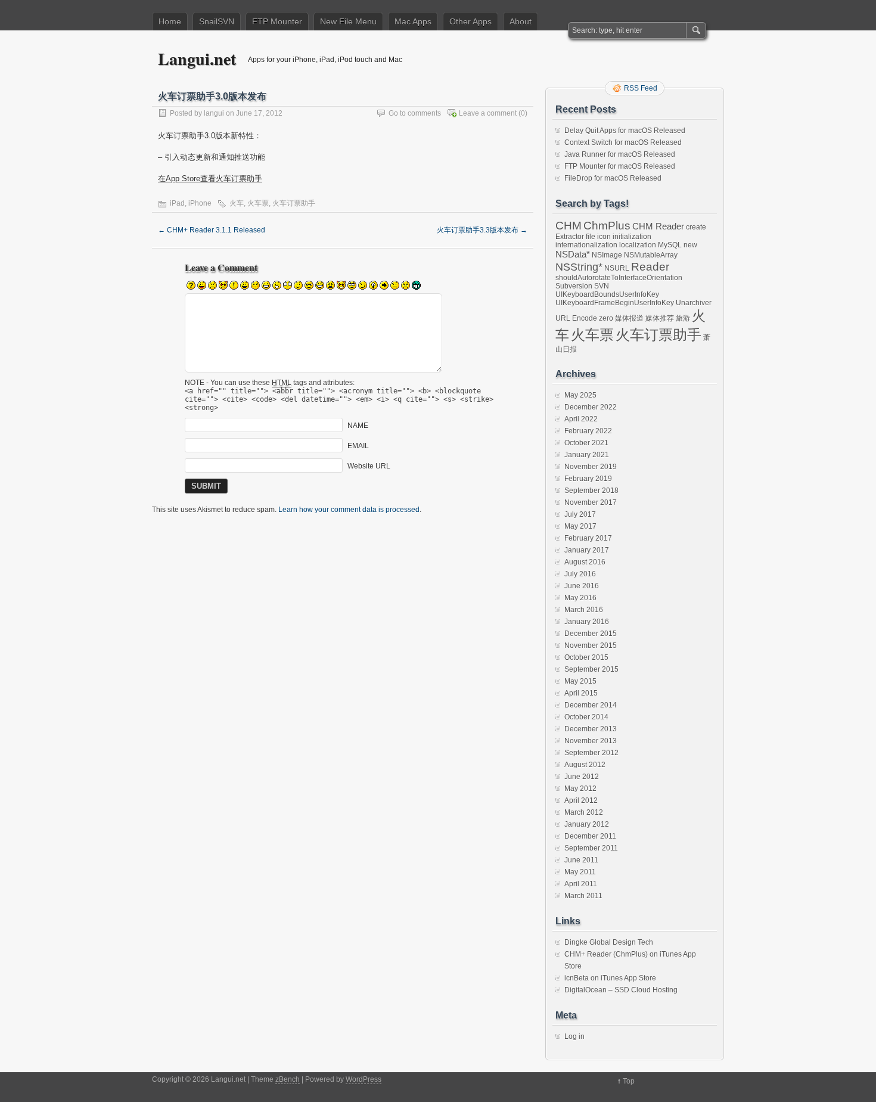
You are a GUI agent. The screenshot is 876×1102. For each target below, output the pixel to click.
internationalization (586, 245)
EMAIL (358, 446)
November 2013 (590, 741)
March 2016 (583, 610)
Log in (574, 1036)
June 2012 (581, 776)
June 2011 (581, 860)
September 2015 (591, 669)
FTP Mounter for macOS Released (619, 166)
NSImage (607, 255)
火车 (236, 203)
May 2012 (580, 788)
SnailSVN (216, 21)
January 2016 (586, 621)
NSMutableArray (651, 255)
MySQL (670, 245)
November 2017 (590, 502)
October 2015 (586, 657)
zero (606, 318)
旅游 (683, 318)
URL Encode (576, 318)
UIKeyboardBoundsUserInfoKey (607, 294)
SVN (601, 286)
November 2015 (590, 645)
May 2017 (580, 526)
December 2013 (590, 729)
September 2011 (591, 848)
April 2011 (580, 884)
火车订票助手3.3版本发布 (482, 230)
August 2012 (584, 764)
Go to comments (415, 113)
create (696, 227)
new (690, 245)
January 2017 (586, 550)
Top (629, 1081)
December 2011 (590, 836)
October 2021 (586, 443)
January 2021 (586, 455)
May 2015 (580, 681)
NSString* (578, 267)
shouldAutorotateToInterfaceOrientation (618, 278)
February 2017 (588, 538)
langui (214, 113)
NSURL (616, 268)
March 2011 (583, 896)
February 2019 (588, 478)
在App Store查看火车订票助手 (210, 178)
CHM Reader (658, 226)
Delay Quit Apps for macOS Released (624, 130)
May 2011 (580, 872)
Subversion (573, 286)
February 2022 (588, 431)
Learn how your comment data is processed (349, 509)
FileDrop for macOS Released (612, 178)
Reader (650, 266)
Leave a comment (488, 113)
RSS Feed (640, 88)
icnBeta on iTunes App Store (610, 978)
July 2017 (580, 514)
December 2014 (590, 705)
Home (170, 21)
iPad (177, 203)
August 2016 (584, 562)
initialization (632, 236)
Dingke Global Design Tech (608, 942)
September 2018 (591, 490)
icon (604, 236)
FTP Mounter (277, 21)
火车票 (258, 203)
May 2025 (580, 395)
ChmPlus (606, 225)
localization (637, 245)
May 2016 (580, 598)
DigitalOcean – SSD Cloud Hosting (621, 990)
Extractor (569, 236)
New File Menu (348, 21)
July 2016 (580, 574)
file (590, 236)
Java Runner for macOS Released (619, 154)
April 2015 (581, 693)
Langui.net (197, 58)
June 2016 (581, 586)
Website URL (368, 466)
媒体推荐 (659, 318)
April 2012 (581, 800)
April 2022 (581, 419)
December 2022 (590, 407)
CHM (568, 225)
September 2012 (591, 753)
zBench (287, 1079)
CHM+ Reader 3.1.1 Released (211, 230)
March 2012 (583, 812)
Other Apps (470, 21)
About (521, 21)
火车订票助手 (293, 203)
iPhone (200, 203)
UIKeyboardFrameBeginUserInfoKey (614, 303)
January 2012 (586, 824)
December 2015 (590, 633)
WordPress (363, 1079)
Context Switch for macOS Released (623, 142)
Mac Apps (412, 21)
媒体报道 (629, 318)
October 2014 (586, 717)
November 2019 (590, 466)
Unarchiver (694, 303)
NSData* (572, 254)
